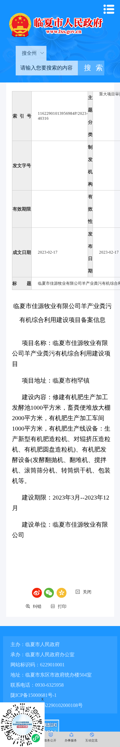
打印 (62, 606)
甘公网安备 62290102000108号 (49, 705)
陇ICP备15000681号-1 (33, 695)
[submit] (91, 68)
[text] (47, 68)
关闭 (87, 592)
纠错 (37, 606)
